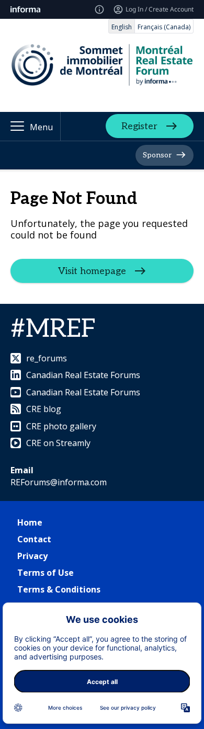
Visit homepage (92, 271)
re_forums (46, 358)
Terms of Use (45, 572)
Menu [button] (41, 127)
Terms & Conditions (58, 589)
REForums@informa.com (58, 482)
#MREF (53, 329)
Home (29, 522)
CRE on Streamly (58, 443)
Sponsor (157, 155)
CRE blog (43, 409)
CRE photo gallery (61, 426)
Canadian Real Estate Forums (83, 375)
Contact (34, 539)
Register (139, 126)
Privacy (32, 556)
